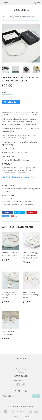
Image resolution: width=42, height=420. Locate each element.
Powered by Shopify (27, 406)
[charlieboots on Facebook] (18, 386)
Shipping (21, 372)
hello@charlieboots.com (21, 380)
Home (3, 17)
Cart (38, 3)
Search (21, 363)
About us (21, 366)
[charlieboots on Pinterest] (24, 386)
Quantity (4, 93)
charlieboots (15, 406)
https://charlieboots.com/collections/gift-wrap (19, 177)
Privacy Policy (21, 369)
